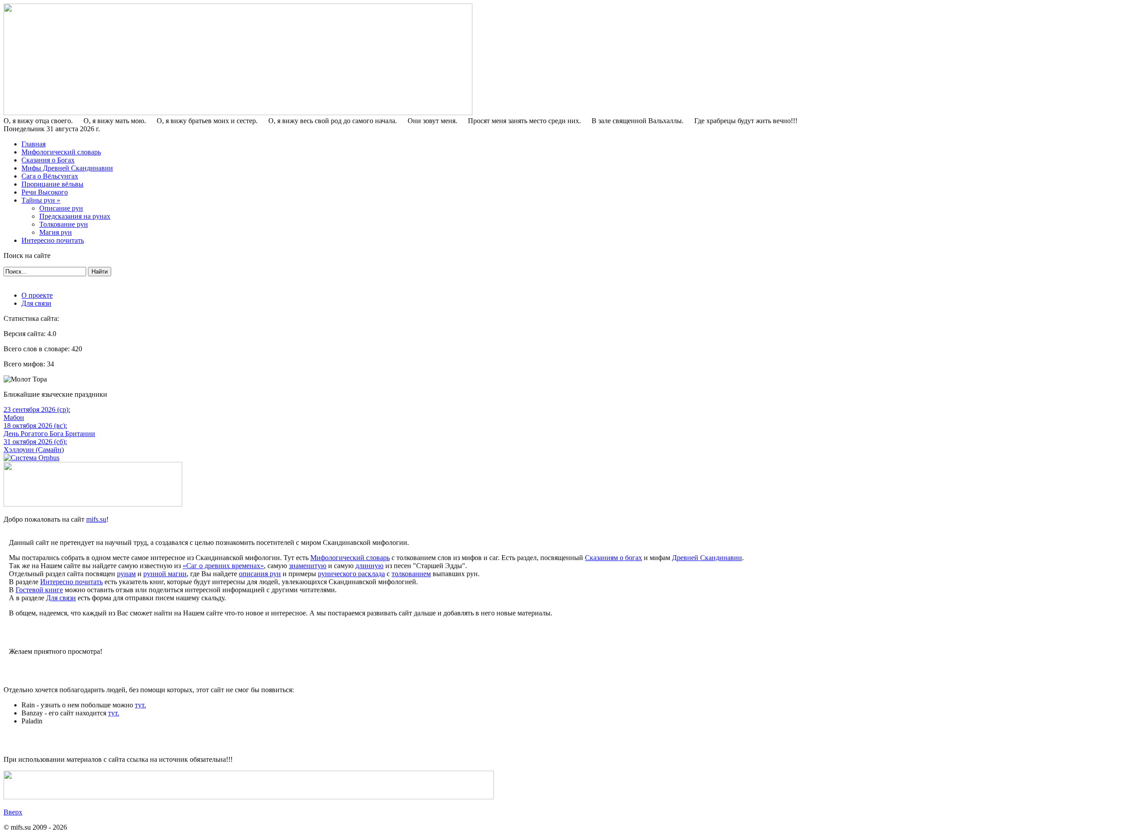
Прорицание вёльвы (52, 184)
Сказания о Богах (48, 160)
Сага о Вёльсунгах (49, 176)
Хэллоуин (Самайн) (34, 449)
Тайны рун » (40, 200)
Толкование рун (63, 224)
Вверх (13, 812)
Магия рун (55, 232)
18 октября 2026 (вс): (35, 425)
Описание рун (61, 208)
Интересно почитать (52, 240)
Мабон (14, 417)
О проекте (37, 295)
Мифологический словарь (61, 152)
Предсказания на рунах (74, 216)
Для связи (36, 303)
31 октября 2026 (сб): (35, 441)
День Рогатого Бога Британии (49, 433)
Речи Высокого (44, 192)
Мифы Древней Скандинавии (67, 168)
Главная (33, 144)
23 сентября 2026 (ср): (37, 409)
